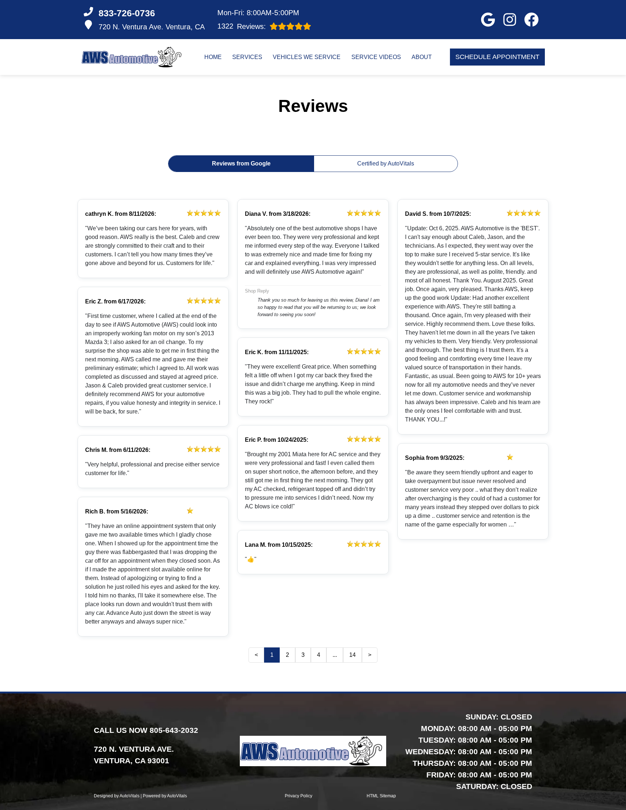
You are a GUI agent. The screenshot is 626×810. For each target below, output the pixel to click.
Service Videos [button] (376, 57)
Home (213, 57)
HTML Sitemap (381, 795)
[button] (488, 19)
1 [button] (272, 655)
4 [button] (318, 655)
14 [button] (352, 655)
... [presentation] (335, 655)
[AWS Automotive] (132, 57)
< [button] (256, 655)
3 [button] (303, 655)
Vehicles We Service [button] (307, 57)
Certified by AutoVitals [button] (385, 163)
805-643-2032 (174, 730)
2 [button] (287, 655)
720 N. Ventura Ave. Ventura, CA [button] (152, 27)
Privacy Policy (298, 795)
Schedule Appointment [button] (497, 56)
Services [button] (247, 57)
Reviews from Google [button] (241, 163)
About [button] (422, 57)
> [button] (369, 655)
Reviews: (241, 26)
